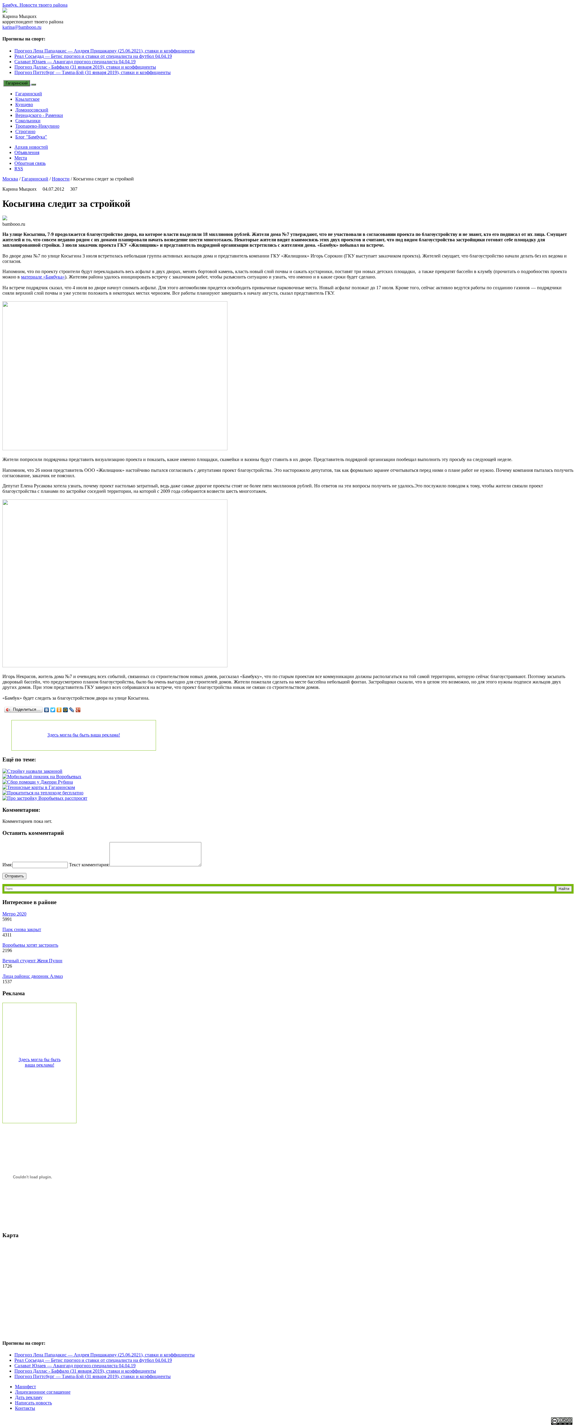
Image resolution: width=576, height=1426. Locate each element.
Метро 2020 (14, 913)
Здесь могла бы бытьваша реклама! (40, 1062)
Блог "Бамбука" (31, 136)
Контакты (25, 1408)
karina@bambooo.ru (21, 27)
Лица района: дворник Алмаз (32, 976)
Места (20, 157)
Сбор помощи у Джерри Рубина (40, 781)
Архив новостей (31, 147)
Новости (61, 178)
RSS (18, 168)
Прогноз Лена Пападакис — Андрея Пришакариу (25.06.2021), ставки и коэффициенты (104, 50)
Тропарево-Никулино (37, 126)
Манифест (25, 1386)
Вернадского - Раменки (39, 115)
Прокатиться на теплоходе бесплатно (45, 792)
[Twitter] (53, 710)
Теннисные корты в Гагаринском (41, 787)
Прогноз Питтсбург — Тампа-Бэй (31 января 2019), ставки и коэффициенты (92, 72)
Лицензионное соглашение (42, 1392)
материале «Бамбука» (43, 276)
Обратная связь (30, 163)
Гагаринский (17, 83)
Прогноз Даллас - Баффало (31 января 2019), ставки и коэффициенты (85, 67)
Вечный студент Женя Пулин (32, 960)
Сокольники (27, 120)
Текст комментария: (89, 864)
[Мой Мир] (65, 710)
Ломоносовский (31, 109)
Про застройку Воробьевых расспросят (47, 798)
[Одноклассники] (59, 710)
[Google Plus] (78, 710)
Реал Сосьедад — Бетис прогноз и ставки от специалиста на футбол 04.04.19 (93, 56)
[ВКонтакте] (47, 710)
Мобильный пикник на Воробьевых (44, 776)
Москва (10, 178)
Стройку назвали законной (34, 771)
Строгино (25, 131)
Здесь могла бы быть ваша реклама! (83, 734)
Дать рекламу (29, 1397)
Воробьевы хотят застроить (30, 945)
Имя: (7, 864)
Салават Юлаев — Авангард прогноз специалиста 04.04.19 (75, 61)
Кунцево (24, 104)
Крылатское (27, 99)
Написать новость (33, 1402)
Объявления (26, 152)
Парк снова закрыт (21, 929)
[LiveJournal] (72, 710)
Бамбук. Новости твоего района (35, 4)
